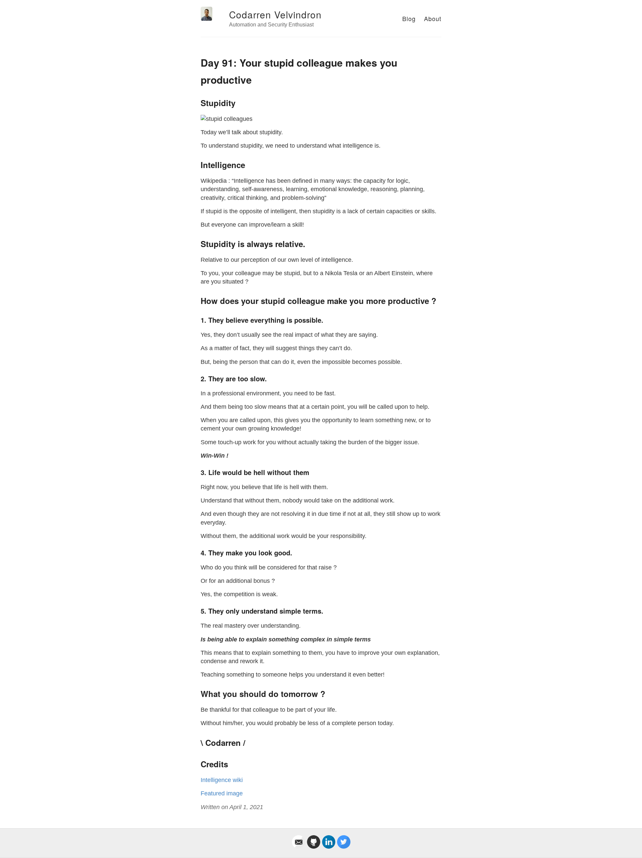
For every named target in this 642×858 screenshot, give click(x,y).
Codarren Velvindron (275, 14)
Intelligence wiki (222, 780)
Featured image (222, 793)
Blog (409, 18)
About (432, 18)
